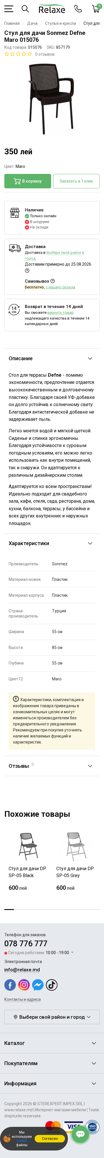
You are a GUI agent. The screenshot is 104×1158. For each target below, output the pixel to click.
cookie (21, 1141)
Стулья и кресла (60, 23)
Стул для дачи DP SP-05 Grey (75, 872)
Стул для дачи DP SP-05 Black (27, 872)
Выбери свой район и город (52, 1017)
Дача (32, 23)
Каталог (14, 1043)
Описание (21, 358)
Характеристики (29, 543)
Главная (12, 23)
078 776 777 (25, 943)
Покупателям (21, 1063)
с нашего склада (60, 287)
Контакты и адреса (22, 999)
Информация (20, 1083)
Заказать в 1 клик (76, 181)
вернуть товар (60, 312)
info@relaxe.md (22, 970)
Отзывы (21, 765)
